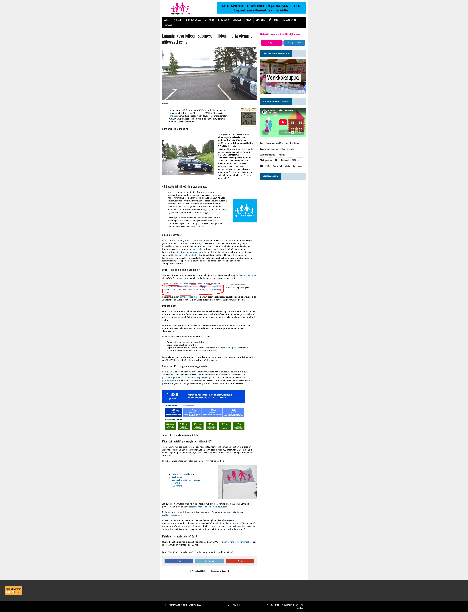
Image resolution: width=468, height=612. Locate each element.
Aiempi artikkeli (198, 571)
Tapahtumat (260, 19)
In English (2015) (289, 19)
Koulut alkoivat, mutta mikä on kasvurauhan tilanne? (280, 143)
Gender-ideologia (226, 347)
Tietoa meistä (223, 19)
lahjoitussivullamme (226, 523)
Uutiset (167, 19)
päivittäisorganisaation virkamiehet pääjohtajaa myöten (188, 377)
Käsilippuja (176, 477)
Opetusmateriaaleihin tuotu (184, 255)
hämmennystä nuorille (195, 252)
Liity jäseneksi (294, 43)
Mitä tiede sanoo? (193, 19)
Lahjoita (271, 43)
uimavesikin (174, 116)
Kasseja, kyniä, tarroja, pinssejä (185, 480)
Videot (249, 19)
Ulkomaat (168, 25)
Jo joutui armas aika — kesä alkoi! (273, 154)
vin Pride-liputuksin (218, 507)
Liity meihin (209, 19)
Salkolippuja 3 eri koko (182, 474)
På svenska (273, 19)
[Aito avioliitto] (185, 8)
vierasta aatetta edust (197, 507)
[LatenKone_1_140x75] (13, 590)
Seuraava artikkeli (219, 571)
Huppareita (176, 486)
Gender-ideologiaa (247, 275)
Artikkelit (178, 19)
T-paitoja (175, 483)
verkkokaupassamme (172, 515)
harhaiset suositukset (189, 297)
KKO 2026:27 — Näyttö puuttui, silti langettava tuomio (281, 166)
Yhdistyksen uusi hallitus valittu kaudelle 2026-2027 (280, 160)
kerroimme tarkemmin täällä (237, 542)
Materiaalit (238, 19)
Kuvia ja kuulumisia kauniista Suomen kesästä (277, 148)
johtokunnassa (169, 380)
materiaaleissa (198, 249)
